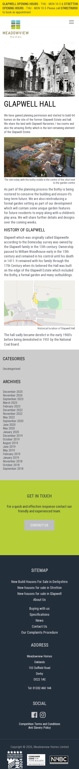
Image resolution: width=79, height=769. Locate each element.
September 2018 (13, 469)
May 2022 (9, 417)
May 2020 (9, 428)
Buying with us (39, 608)
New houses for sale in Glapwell (39, 594)
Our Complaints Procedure (39, 632)
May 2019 (9, 450)
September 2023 (13, 399)
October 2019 (11, 439)
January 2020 (11, 432)
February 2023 (11, 406)
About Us (39, 600)
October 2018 (11, 465)
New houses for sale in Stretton (39, 588)
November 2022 (12, 414)
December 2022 (13, 410)
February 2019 (11, 454)
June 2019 (9, 447)
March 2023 (10, 403)
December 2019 (13, 436)
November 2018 (12, 461)
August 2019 (10, 443)
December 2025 (13, 392)
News (40, 620)
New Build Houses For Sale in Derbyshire (39, 582)
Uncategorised (11, 369)
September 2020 (13, 421)
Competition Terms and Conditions (39, 724)
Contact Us (39, 626)
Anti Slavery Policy (39, 727)
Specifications (39, 614)
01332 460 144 (42, 688)
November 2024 (12, 395)
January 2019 (11, 458)
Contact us (39, 525)
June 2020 (9, 425)
